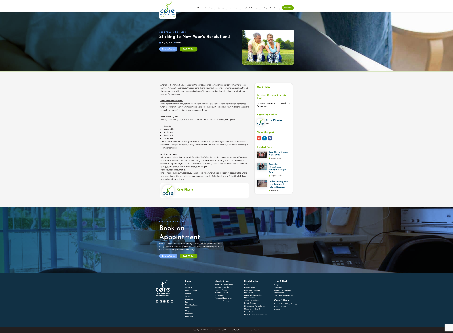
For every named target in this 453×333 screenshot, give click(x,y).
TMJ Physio (278, 288)
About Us (189, 288)
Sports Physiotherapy (252, 300)
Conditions (189, 299)
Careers (188, 293)
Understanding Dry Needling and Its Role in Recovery (278, 184)
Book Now (189, 317)
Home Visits (248, 312)
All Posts (269, 124)
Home (187, 285)
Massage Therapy (221, 290)
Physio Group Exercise (252, 309)
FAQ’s (187, 308)
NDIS (246, 285)
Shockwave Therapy (222, 301)
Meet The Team (191, 291)
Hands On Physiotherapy (224, 284)
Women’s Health (280, 307)
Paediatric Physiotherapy (223, 298)
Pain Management (221, 293)
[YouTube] (172, 301)
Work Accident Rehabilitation (255, 315)
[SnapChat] (168, 301)
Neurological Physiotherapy (254, 306)
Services (188, 296)
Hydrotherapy (249, 288)
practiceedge (255, 330)
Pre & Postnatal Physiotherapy (285, 304)
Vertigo (276, 285)
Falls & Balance (250, 303)
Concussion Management (283, 295)
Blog (187, 311)
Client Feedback (191, 305)
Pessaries (277, 310)
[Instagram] (164, 301)
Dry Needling (219, 295)
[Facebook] (160, 301)
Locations (189, 314)
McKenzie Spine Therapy (223, 287)
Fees (186, 302)
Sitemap (227, 330)
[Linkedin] (157, 301)
